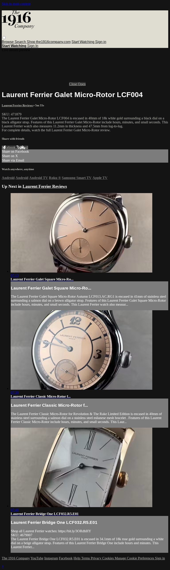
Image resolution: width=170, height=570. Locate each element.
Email (24, 147)
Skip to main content (16, 4)
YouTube (37, 558)
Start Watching (83, 42)
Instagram (51, 558)
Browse (8, 42)
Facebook (9, 147)
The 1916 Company (16, 558)
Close (73, 84)
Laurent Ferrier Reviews (17, 105)
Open (82, 84)
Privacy (96, 558)
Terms (86, 558)
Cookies (108, 558)
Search (21, 42)
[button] (4, 37)
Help (77, 558)
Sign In (32, 46)
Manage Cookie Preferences (135, 558)
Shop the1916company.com (49, 42)
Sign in (100, 42)
